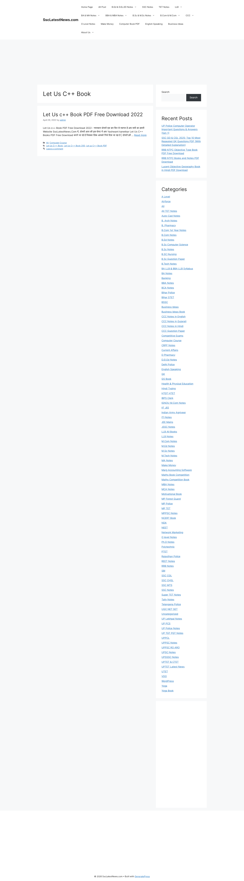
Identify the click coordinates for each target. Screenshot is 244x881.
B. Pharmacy (169, 225)
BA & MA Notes (88, 15)
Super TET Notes (171, 594)
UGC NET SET (170, 609)
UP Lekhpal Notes (172, 618)
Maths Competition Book (175, 479)
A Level (166, 196)
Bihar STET (168, 297)
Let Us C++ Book (54, 145)
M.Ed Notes (168, 446)
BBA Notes (168, 283)
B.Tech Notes (169, 263)
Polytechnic (168, 546)
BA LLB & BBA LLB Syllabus (177, 268)
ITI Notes (167, 417)
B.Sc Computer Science (175, 244)
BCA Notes (168, 287)
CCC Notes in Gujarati (174, 321)
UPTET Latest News (173, 666)
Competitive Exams (172, 335)
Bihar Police (168, 292)
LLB (177, 7)
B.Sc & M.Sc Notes (142, 15)
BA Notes (167, 273)
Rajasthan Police (171, 556)
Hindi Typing (169, 388)
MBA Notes (168, 484)
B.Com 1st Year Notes (174, 230)
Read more (140, 135)
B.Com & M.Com (168, 15)
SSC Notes (147, 7)
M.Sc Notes (168, 450)
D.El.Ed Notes (169, 359)
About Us (85, 32)
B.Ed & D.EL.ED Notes (122, 7)
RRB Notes (168, 566)
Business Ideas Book (173, 311)
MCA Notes (168, 489)
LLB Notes (167, 436)
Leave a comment (54, 149)
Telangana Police (171, 604)
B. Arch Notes (169, 220)
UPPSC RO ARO (171, 647)
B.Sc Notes (168, 249)
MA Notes (167, 460)
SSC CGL (167, 575)
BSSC (165, 302)
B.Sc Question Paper (173, 259)
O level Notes (169, 537)
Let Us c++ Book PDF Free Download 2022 (93, 114)
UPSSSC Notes (170, 657)
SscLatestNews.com (60, 20)
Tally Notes (168, 599)
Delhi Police (168, 364)
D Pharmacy (168, 355)
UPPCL (166, 638)
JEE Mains (167, 422)
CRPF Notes (168, 345)
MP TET (166, 508)
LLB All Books (169, 431)
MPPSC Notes (169, 513)
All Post (102, 7)
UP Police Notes (171, 628)
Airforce (166, 201)
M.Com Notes (169, 441)
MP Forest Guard (171, 498)
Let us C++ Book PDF (96, 145)
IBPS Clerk (167, 398)
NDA (164, 522)
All (47, 142)
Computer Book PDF (129, 24)
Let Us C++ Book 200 (74, 145)
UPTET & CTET (170, 662)
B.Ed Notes (168, 239)
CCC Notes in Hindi (172, 326)
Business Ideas (175, 24)
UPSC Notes (169, 652)
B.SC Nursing (169, 254)
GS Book (166, 379)
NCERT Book (169, 518)
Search (165, 92)
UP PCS (166, 623)
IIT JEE (165, 407)
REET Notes (168, 561)
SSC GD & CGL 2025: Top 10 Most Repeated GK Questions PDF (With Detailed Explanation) (181, 141)
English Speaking (154, 24)
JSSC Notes (168, 426)
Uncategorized (170, 614)
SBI (163, 570)
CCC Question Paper (173, 331)
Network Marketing (172, 532)
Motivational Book (172, 494)
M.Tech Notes (169, 455)
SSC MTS (167, 585)
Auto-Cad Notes (171, 215)
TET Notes (164, 7)
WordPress (168, 681)
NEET (165, 527)
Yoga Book (168, 690)
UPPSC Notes (169, 642)
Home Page (87, 7)
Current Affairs (170, 350)
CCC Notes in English (174, 316)
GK (163, 374)
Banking (166, 278)
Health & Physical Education (177, 383)
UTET (165, 671)
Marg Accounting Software (177, 470)
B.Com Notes (169, 235)
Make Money (107, 24)
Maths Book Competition (175, 474)
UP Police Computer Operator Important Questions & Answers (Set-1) (180, 129)
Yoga (164, 685)
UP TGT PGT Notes (172, 633)
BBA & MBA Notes (114, 15)
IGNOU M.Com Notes (174, 402)
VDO (164, 676)
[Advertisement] (122, 60)
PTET (165, 551)
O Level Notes (88, 24)
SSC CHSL (168, 580)
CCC (188, 15)
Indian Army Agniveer (174, 412)
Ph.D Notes (168, 542)
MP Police (167, 503)
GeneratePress (142, 876)
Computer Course (58, 142)
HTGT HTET (168, 393)
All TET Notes (169, 211)
